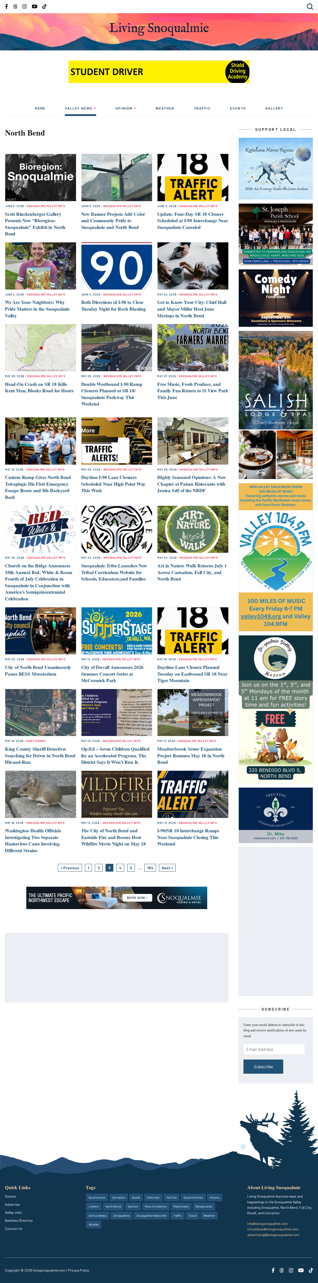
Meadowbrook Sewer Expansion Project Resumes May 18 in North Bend (190, 755)
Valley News (78, 108)
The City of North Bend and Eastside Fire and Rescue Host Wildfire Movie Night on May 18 (113, 837)
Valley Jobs (13, 1212)
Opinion (124, 108)
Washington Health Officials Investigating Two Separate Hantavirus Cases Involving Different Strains (33, 840)
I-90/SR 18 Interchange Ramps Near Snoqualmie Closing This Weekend (188, 837)
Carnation (118, 1197)
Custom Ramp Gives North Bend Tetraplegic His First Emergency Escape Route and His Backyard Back (38, 487)
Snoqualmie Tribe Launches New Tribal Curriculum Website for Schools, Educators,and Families (114, 572)
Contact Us (13, 1228)
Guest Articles (193, 1197)
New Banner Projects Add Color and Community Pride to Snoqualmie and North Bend (113, 220)
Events (238, 108)
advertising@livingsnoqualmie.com (273, 1235)
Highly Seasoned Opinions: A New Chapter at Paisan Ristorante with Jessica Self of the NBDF (191, 484)
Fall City (171, 1197)
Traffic (202, 108)
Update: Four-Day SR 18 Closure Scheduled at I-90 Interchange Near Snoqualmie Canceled (192, 220)
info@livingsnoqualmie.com (267, 1223)
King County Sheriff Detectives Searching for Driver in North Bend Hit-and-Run (40, 755)
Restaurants (204, 1206)
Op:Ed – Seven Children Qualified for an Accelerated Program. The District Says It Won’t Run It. (115, 755)
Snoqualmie (121, 1215)
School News (98, 1215)
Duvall (136, 1197)
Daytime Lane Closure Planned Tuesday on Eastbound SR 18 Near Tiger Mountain (192, 674)
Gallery (274, 108)
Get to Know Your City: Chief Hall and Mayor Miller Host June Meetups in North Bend (191, 309)
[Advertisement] (117, 968)
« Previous (70, 867)
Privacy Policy (78, 1270)
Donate (10, 1196)
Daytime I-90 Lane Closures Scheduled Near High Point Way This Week (113, 484)
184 (150, 867)
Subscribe (263, 1066)
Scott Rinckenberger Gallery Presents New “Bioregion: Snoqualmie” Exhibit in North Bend (35, 224)
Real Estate (181, 1206)
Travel (193, 1215)
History (215, 1197)
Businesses (97, 1197)
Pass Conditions (156, 1206)
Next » (167, 867)
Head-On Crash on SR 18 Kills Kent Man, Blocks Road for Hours (39, 387)
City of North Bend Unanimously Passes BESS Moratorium (38, 670)
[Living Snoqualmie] (159, 29)
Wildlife (94, 1224)
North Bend (35, 740)
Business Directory (19, 1220)
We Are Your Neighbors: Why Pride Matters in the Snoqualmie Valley (37, 309)
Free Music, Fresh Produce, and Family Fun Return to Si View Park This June (192, 391)
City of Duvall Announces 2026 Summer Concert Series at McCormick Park (112, 674)
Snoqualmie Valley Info (46, 206)
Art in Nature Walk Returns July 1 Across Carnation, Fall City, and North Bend (192, 572)
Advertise (12, 1204)
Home (40, 108)
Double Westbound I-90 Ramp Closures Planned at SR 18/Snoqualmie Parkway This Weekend (111, 394)
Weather (165, 108)
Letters (94, 1206)
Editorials (153, 1197)
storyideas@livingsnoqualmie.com (272, 1229)
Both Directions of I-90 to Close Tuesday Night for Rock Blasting (113, 305)
